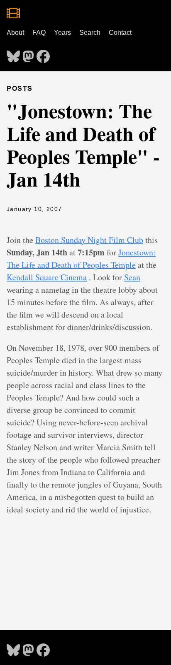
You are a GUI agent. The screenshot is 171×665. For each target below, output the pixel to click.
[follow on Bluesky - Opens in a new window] (13, 54)
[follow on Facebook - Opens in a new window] (43, 54)
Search (89, 32)
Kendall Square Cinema (47, 277)
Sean (132, 277)
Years (62, 32)
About (15, 32)
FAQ (39, 32)
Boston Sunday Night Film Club (89, 239)
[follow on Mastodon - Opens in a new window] (28, 54)
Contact (120, 32)
